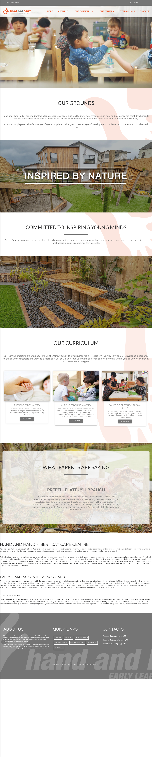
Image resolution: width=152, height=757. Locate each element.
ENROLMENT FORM (12, 3)
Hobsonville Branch (77, 720)
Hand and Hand (66, 742)
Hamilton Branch (82, 715)
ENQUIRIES (133, 3)
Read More (27, 419)
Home (50, 11)
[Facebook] (142, 3)
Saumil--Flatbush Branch (76, 489)
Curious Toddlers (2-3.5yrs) (76, 405)
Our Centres (107, 11)
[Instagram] (144, 3)
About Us (63, 11)
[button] (14, 536)
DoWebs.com (95, 742)
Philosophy (68, 715)
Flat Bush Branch (61, 720)
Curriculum (59, 725)
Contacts (145, 11)
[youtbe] (147, 3)
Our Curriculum (84, 11)
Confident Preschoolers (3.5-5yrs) (125, 406)
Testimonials (127, 11)
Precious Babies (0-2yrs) (27, 405)
